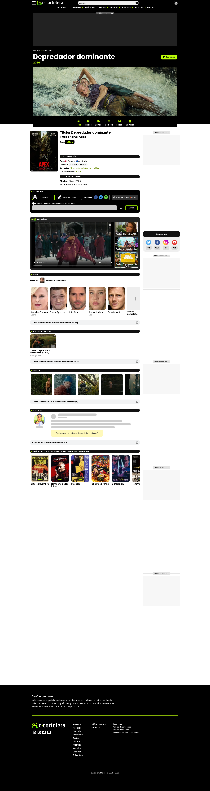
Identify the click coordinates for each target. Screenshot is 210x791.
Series (102, 7)
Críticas (77, 751)
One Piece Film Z (100, 483)
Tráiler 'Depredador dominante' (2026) (40, 351)
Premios (126, 7)
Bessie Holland (96, 312)
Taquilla (77, 748)
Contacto (95, 727)
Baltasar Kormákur (56, 280)
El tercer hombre (40, 483)
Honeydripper (139, 483)
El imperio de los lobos (59, 485)
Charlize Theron (39, 312)
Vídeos (114, 7)
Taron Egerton (57, 312)
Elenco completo (132, 312)
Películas (90, 7)
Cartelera (75, 7)
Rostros (139, 7)
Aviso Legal (117, 724)
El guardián (118, 483)
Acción (73, 164)
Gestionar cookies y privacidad (126, 732)
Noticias (61, 7)
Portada (36, 50)
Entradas (78, 755)
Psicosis (75, 483)
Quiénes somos (98, 724)
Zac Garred (114, 312)
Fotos (150, 7)
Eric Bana (74, 312)
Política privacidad (122, 727)
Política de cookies (121, 729)
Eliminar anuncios (106, 13)
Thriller (83, 164)
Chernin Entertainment (81, 167)
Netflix (96, 167)
